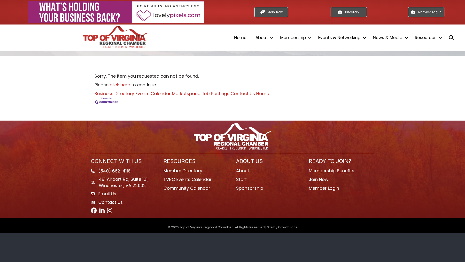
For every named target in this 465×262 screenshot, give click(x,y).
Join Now (318, 179)
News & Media (388, 38)
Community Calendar (186, 188)
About (262, 38)
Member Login (324, 188)
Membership (293, 38)
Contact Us (243, 93)
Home (240, 38)
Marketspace (186, 93)
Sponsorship (249, 188)
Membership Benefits (331, 171)
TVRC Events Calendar (187, 179)
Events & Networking (339, 38)
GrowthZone (288, 227)
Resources (425, 38)
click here (120, 85)
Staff (241, 179)
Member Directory (182, 171)
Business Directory (114, 93)
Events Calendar (153, 93)
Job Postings (215, 93)
